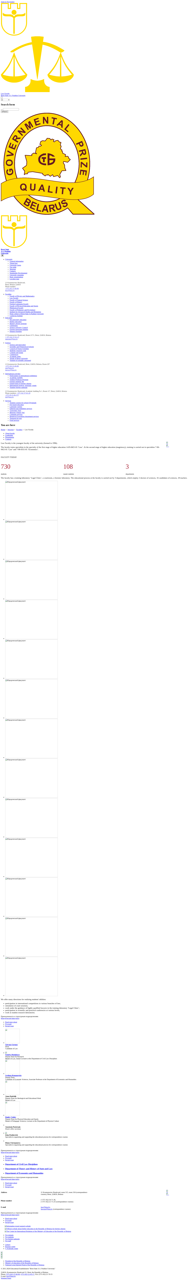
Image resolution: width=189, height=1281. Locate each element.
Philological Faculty (16, 308)
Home (3, 430)
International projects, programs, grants (23, 385)
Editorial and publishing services (21, 409)
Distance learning (16, 331)
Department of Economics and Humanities (24, 1173)
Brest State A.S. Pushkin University (13, 95)
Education (8, 318)
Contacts (13, 271)
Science (8, 343)
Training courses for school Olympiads (23, 403)
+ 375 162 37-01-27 (12, 337)
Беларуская (9, 1026)
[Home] (14, 35)
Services (8, 401)
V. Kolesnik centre (11, 1249)
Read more (11, 1022)
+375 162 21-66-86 (12, 366)
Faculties (8, 294)
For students (9, 1237)
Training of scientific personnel (20, 360)
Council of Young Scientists (19, 349)
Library (7, 1245)
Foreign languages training (19, 329)
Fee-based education (17, 405)
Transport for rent (16, 418)
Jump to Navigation (7, 2)
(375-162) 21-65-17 (27, 1274)
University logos (15, 265)
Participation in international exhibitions (23, 376)
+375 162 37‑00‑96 (12, 288)
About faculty (10, 433)
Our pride (13, 267)
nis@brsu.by (9, 368)
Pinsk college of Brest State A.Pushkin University (27, 314)
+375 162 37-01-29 (23, 393)
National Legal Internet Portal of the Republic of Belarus (24, 1265)
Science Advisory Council (19, 327)
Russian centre (10, 1247)
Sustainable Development (18, 273)
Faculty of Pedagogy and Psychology (22, 310)
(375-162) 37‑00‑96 (13, 1274)
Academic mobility (16, 378)
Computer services (16, 414)
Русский (8, 1024)
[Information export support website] (16, 1226)
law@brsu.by (45, 1207)
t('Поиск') (4, 111)
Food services (14, 420)
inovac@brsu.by (11, 370)
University (8, 259)
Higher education (16, 322)
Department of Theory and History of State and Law (29, 1169)
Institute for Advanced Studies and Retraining (25, 312)
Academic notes (15, 356)
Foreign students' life (17, 382)
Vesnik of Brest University (19, 358)
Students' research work (18, 351)
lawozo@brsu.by (47, 1209)
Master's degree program (18, 324)
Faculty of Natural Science (19, 300)
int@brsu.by (9, 397)
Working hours (6, 1278)
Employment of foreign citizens (20, 383)
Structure (13, 269)
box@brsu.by (10, 290)
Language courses (16, 407)
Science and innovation (18, 345)
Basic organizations (16, 277)
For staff (8, 1241)
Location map (14, 279)
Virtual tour (14, 263)
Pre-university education (18, 320)
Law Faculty (5, 93)
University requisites (17, 275)
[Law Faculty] (37, 92)
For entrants (9, 1235)
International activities (12, 374)
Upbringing (14, 326)
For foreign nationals (12, 1239)
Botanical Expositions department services (24, 416)
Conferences (14, 355)
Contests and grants (16, 353)
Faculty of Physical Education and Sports (24, 306)
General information (17, 261)
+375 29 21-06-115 (12, 395)
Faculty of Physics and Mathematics (22, 296)
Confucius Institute (16, 316)
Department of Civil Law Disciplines (21, 1164)
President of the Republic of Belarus (17, 1261)
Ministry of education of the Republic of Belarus (22, 1263)
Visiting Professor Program (19, 380)
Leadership (9, 435)
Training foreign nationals (18, 387)
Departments (9, 437)
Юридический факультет (10, 1018)
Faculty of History (16, 302)
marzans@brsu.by (11, 339)
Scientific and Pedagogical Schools (22, 347)
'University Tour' (15, 411)
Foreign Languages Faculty (19, 304)
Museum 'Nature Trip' (17, 412)
